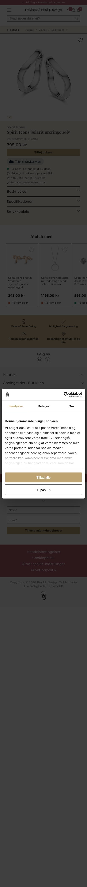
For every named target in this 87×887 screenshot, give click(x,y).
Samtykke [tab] (15, 406)
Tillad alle (43, 477)
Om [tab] (71, 406)
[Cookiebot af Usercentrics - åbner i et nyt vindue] (63, 394)
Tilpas (41, 489)
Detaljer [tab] (43, 406)
